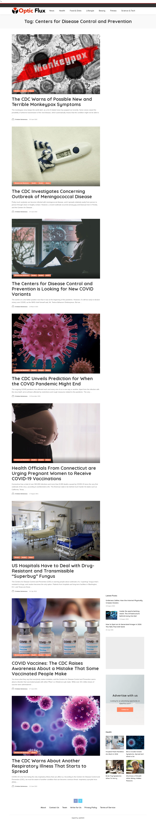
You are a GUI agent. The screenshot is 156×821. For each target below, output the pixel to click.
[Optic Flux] (29, 10)
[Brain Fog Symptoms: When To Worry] (115, 767)
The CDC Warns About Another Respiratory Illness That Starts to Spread (49, 766)
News (31, 91)
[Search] (142, 10)
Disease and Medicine (22, 183)
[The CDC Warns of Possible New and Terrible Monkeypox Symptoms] (56, 64)
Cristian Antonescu (21, 119)
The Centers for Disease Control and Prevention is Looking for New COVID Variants (52, 289)
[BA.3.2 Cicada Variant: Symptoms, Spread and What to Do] (135, 742)
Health (17, 91)
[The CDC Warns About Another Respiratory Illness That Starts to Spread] (56, 726)
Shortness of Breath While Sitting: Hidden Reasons (133, 778)
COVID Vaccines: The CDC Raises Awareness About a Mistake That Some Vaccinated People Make (55, 668)
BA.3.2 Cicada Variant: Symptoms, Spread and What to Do (134, 754)
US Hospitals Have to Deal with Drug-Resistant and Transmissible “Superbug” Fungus (53, 571)
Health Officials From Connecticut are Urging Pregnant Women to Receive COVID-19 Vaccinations (54, 473)
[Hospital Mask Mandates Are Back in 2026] (115, 742)
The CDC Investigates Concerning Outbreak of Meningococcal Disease (52, 193)
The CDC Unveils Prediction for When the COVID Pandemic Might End (52, 381)
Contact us (125, 709)
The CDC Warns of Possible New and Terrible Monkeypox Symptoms (52, 101)
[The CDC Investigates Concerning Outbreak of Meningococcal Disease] (56, 156)
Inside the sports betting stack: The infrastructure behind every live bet (129, 613)
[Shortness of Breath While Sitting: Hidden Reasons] (135, 767)
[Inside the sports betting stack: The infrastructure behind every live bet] (111, 615)
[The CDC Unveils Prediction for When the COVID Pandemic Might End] (56, 343)
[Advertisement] (125, 653)
